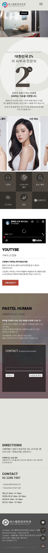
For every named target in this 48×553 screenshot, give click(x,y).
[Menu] (41, 4)
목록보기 (10, 375)
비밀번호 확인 (35, 375)
